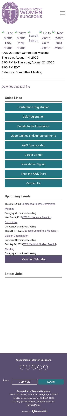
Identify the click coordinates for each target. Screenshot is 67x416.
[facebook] (22, 367)
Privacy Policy (33, 405)
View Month (21, 45)
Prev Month (8, 45)
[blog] (45, 367)
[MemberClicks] (22, 13)
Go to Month (45, 45)
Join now (24, 381)
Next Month (58, 45)
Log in (51, 381)
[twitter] (28, 367)
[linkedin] (34, 367)
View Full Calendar (33, 259)
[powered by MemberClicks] (33, 411)
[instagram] (39, 367)
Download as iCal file (16, 86)
